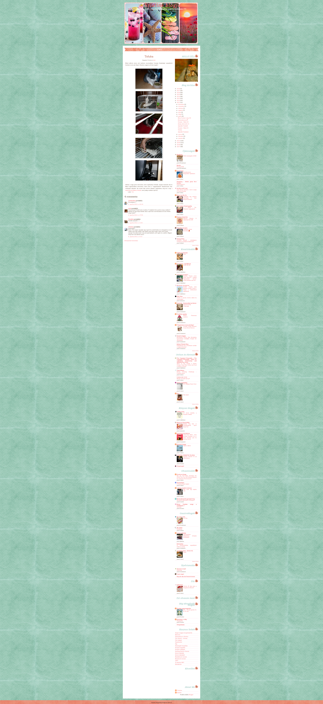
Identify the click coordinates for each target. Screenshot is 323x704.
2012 (178, 100)
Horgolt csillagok (180, 649)
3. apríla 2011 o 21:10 (135, 204)
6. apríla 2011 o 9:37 (135, 236)
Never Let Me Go (182, 195)
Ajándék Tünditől (183, 126)
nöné (129, 208)
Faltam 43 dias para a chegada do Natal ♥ (190, 586)
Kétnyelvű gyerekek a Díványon (185, 500)
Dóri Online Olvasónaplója (184, 206)
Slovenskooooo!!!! (183, 120)
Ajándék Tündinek (183, 132)
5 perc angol (180, 574)
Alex (184, 254)
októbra (180, 108)
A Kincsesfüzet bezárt (183, 484)
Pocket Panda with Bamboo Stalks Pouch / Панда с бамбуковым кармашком (190, 289)
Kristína (179, 692)
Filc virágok (178, 640)
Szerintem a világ (182, 619)
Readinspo (180, 154)
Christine (130, 227)
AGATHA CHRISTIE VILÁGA (186, 455)
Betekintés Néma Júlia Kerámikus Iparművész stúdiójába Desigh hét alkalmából (187, 339)
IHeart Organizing (182, 382)
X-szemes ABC (179, 662)
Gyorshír (179, 507)
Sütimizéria (180, 544)
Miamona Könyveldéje (183, 422)
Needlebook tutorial (181, 657)
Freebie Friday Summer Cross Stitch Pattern (190, 327)
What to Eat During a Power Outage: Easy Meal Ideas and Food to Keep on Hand (187, 365)
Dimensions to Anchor (181, 636)
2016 (178, 92)
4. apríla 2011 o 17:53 (135, 215)
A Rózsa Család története (184, 488)
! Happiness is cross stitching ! (185, 325)
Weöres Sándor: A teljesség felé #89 (190, 219)
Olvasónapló (180, 466)
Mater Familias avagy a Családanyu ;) (187, 505)
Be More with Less (182, 188)
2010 (178, 140)
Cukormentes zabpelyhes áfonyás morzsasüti (190, 536)
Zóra (178, 393)
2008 (178, 144)
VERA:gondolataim (182, 253)
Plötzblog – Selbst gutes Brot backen (187, 182)
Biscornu (177, 634)
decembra (181, 104)
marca (180, 134)
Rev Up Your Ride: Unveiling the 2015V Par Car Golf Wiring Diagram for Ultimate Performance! (187, 477)
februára (181, 136)
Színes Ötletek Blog (182, 344)
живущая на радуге (182, 274)
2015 (178, 94)
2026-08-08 (186, 265)
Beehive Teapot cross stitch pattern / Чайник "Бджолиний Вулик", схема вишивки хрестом (190, 278)
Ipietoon (170, 702)
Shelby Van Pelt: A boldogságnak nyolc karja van (190, 425)
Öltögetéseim (181, 624)
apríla (180, 116)
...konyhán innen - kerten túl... (185, 550)
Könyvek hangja (181, 444)
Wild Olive (180, 296)
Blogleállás (180, 621)
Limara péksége (181, 533)
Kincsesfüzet (180, 482)
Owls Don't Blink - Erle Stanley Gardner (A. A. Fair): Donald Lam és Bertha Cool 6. (190, 437)
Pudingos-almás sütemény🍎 (187, 230)
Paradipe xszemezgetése (184, 608)
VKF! (176, 660)
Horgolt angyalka (180, 647)
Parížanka (179, 529)
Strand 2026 (180, 166)
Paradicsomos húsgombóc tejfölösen (189, 172)
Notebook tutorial (180, 658)
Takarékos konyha (182, 228)
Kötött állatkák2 (180, 655)
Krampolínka (180, 239)
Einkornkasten (181, 184)
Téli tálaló (186, 395)
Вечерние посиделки (183, 285)
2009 (178, 142)
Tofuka (180, 130)
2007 (178, 146)
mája (179, 114)
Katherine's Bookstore (183, 433)
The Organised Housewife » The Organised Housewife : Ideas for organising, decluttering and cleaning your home (187, 360)
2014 (178, 96)
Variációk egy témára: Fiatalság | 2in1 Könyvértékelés (190, 198)
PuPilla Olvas (180, 411)
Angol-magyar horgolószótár (183, 633)
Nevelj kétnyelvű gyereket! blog (186, 499)
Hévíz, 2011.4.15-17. (183, 124)
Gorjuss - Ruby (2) (183, 122)
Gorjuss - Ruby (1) (183, 128)
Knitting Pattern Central (182, 651)
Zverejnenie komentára (131, 240)
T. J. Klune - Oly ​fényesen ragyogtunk (190, 208)
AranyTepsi (180, 171)
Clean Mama (180, 370)
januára (180, 138)
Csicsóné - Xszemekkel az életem (186, 303)
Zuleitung (179, 570)
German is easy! (181, 569)
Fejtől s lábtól (187, 445)
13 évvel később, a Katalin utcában (190, 413)
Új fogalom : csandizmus (184, 263)
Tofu (133, 192)
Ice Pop (185, 518)
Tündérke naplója (182, 314)
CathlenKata (132, 200)
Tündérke (131, 219)
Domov (159, 49)
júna (179, 112)
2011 (178, 102)
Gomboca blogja (181, 474)
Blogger (191, 694)
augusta (180, 110)
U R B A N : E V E (182, 377)
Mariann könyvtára (182, 217)
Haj (176, 644)
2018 (178, 88)
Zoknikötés (178, 664)
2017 (178, 90)
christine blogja (161, 5)
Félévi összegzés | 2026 (189, 156)
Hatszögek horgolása (181, 646)
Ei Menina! (180, 585)
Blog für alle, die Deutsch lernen (186, 576)
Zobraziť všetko (195, 245)
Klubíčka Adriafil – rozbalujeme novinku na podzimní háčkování (187, 240)
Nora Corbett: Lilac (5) (184, 118)
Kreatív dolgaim (181, 336)
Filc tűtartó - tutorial (181, 638)
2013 (178, 98)
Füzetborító (178, 642)
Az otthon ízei (181, 517)
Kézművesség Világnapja (187, 305)
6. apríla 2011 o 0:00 (135, 223)
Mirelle (179, 165)
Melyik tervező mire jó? (183, 378)
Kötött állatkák (179, 653)
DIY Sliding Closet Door (189, 384)
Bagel (184, 552)
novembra (181, 106)
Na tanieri (179, 527)
